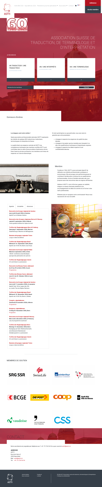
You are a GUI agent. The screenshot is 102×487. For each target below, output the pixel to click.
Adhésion (92, 3)
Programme (12, 270)
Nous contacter (25, 476)
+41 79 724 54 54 (19, 460)
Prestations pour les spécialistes (46, 6)
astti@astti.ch (66, 446)
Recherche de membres (15, 87)
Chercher (86, 87)
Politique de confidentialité (63, 476)
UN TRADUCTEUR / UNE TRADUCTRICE (17, 68)
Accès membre (92, 10)
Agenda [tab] (11, 206)
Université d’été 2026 (17, 6)
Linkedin (39, 476)
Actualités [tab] (20, 206)
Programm (12, 278)
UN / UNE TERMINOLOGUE (79, 68)
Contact (71, 6)
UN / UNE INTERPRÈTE (47, 68)
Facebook (39, 474)
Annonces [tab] (30, 206)
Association (62, 6)
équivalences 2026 (30, 6)
